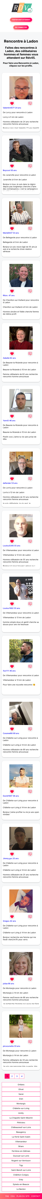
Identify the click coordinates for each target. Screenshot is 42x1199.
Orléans (21, 1084)
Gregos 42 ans (9, 921)
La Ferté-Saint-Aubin (21, 1137)
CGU (13, 1196)
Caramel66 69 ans (11, 733)
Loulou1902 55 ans (11, 608)
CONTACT (35, 1196)
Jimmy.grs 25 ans (11, 858)
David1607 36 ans (11, 796)
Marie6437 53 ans (11, 233)
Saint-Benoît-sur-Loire (21, 1170)
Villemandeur (21, 1141)
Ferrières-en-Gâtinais (21, 1151)
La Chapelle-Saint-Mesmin (21, 1118)
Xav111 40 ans (9, 671)
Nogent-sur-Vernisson (21, 1160)
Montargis (21, 1103)
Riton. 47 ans (9, 295)
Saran (21, 1094)
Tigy (21, 1165)
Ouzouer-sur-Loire (21, 1156)
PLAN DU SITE (23, 1196)
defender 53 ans (10, 483)
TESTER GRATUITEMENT (21, 20)
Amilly (21, 1113)
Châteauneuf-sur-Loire (21, 1127)
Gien (21, 1099)
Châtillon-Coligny (21, 1175)
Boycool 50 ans (10, 170)
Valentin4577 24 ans (12, 108)
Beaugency (21, 1132)
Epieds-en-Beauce (21, 1184)
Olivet (21, 1089)
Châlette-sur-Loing (21, 1108)
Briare (21, 1146)
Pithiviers (21, 1122)
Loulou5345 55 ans (11, 545)
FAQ (7, 1196)
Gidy (21, 1179)
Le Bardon (21, 1189)
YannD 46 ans (9, 420)
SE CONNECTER (21, 27)
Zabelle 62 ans (9, 358)
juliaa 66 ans (8, 983)
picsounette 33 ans (11, 1046)
